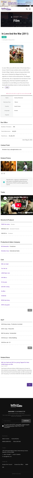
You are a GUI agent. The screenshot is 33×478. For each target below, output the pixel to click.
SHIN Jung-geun (5, 304)
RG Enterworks (5, 246)
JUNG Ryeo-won (5, 273)
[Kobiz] (8, 9)
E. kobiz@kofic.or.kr (7, 456)
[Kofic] (4, 9)
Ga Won (3, 291)
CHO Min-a (4, 277)
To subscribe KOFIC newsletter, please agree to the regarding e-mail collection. (16, 426)
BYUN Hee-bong (5, 300)
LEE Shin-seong (5, 286)
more (7, 87)
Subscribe (26, 420)
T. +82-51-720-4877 (6, 454)
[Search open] (26, 9)
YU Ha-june (4, 282)
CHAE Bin (3, 295)
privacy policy (10, 426)
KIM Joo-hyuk (4, 264)
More (30, 310)
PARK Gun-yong (5, 224)
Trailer (4, 37)
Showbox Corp (5, 251)
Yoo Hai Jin (4, 268)
